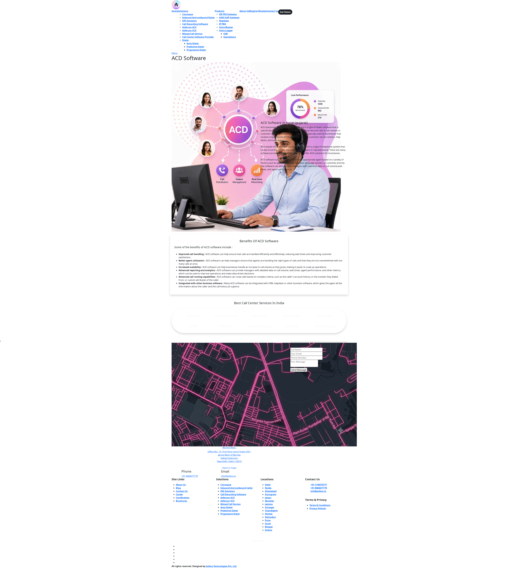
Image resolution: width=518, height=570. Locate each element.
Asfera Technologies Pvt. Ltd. (221, 566)
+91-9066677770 (189, 476)
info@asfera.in (228, 476)
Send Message (298, 369)
